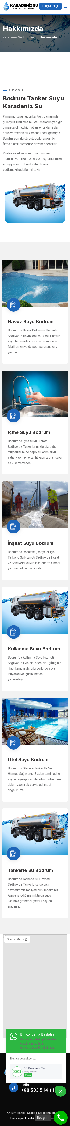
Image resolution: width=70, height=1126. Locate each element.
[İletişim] (61, 1118)
